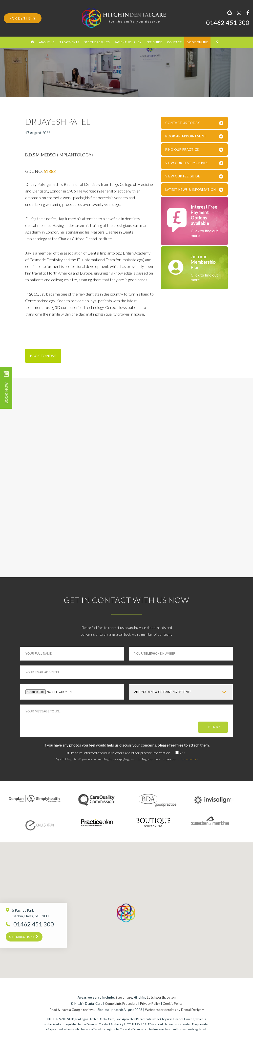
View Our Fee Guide (182, 176)
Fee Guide (154, 42)
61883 (49, 171)
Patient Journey (128, 42)
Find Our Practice (182, 149)
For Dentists (22, 18)
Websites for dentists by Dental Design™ (174, 1010)
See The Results (97, 42)
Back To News (43, 356)
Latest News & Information (190, 190)
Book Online (197, 42)
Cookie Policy (173, 1003)
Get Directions (22, 936)
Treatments (69, 42)
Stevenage (123, 997)
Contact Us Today (182, 123)
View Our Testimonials (186, 163)
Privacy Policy (150, 1003)
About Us (47, 42)
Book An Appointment (186, 136)
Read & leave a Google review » (72, 1010)
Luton (171, 997)
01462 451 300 (227, 22)
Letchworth (156, 997)
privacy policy (187, 759)
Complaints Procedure (121, 1003)
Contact (174, 42)
